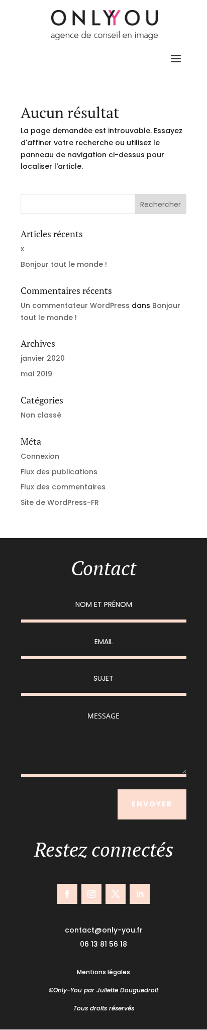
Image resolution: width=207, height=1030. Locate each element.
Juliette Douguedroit (127, 990)
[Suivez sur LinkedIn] (140, 894)
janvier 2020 (43, 358)
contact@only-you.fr (104, 930)
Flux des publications (59, 472)
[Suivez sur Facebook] (67, 894)
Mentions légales (103, 972)
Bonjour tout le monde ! (64, 264)
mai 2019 (36, 374)
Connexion (40, 456)
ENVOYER (152, 804)
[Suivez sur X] (116, 894)
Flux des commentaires (63, 487)
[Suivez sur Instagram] (91, 894)
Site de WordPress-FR (60, 502)
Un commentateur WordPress (75, 305)
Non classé (41, 415)
